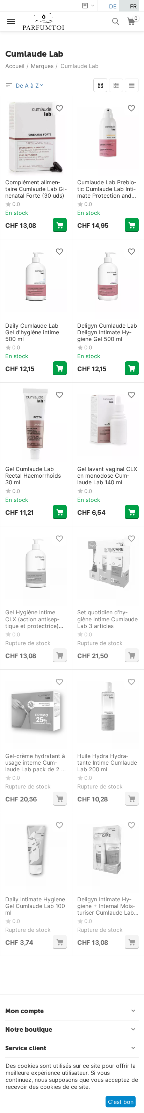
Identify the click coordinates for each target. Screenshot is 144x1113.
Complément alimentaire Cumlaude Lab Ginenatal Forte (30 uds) (36, 189)
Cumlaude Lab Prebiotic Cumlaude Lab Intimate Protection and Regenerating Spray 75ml (106, 189)
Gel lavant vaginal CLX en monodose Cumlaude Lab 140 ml (107, 476)
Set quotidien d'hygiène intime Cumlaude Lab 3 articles (107, 619)
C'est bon (121, 1101)
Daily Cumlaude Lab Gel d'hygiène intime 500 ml (32, 332)
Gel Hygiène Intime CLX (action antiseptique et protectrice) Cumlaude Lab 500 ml (34, 619)
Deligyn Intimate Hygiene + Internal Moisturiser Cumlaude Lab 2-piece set (106, 906)
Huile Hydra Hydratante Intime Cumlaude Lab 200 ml (107, 763)
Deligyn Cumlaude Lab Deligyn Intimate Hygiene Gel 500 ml (107, 332)
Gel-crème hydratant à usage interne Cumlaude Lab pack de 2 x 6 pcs (35, 763)
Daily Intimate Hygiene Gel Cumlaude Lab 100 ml (35, 906)
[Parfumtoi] (43, 20)
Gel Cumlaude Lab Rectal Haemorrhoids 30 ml (33, 476)
